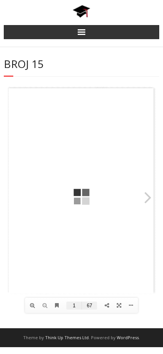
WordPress (128, 337)
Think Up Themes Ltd (67, 337)
